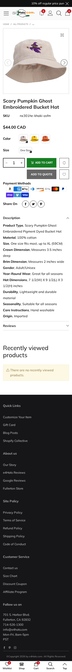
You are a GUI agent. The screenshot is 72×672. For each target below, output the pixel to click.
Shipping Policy (14, 536)
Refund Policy (12, 528)
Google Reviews (14, 480)
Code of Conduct (14, 544)
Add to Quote (41, 174)
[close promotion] (67, 3)
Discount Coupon (15, 584)
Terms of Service (14, 520)
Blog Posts (10, 433)
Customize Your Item (17, 417)
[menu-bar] (7, 13)
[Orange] (45, 138)
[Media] (62, 35)
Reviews (9, 326)
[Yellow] (34, 138)
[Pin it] (41, 204)
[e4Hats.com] (24, 13)
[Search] (59, 13)
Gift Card (9, 425)
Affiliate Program (15, 592)
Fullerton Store (13, 488)
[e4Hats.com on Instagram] (15, 648)
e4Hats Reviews (14, 472)
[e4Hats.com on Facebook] (4, 648)
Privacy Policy (12, 512)
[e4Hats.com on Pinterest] (9, 648)
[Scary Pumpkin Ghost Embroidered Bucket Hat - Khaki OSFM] (36, 61)
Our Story (9, 465)
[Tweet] (33, 204)
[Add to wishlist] (64, 174)
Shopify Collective (15, 441)
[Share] (25, 204)
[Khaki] (23, 138)
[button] (8, 63)
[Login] (50, 13)
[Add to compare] (64, 163)
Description (11, 218)
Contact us (10, 568)
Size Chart (10, 576)
